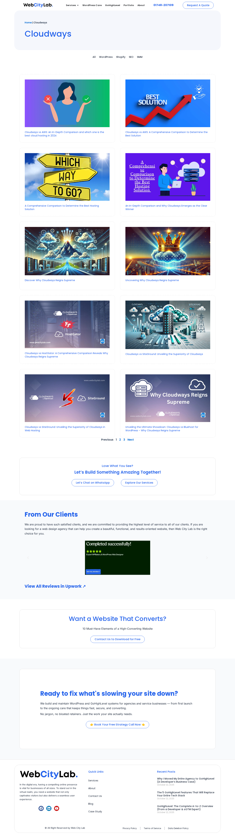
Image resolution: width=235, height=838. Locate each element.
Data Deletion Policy (178, 828)
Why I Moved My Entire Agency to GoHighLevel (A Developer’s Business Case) (185, 780)
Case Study (95, 811)
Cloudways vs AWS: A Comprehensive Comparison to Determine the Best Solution (166, 133)
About (91, 788)
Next (130, 440)
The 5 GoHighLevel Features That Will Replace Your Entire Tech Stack (185, 794)
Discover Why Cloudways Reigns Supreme (50, 280)
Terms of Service (152, 828)
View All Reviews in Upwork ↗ (55, 586)
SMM (139, 57)
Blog (90, 803)
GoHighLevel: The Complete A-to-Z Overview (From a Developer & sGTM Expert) (185, 807)
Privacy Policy (130, 828)
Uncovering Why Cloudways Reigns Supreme (152, 280)
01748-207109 (163, 5)
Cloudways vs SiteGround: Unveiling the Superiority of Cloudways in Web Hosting (65, 428)
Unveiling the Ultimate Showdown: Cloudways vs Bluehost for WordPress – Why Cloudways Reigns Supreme (161, 428)
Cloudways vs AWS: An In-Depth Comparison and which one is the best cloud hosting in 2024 (64, 133)
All (94, 57)
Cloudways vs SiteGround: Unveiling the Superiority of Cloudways (164, 354)
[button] (28, 557)
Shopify (120, 57)
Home (28, 22)
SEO (131, 57)
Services (93, 780)
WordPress (106, 57)
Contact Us (95, 796)
